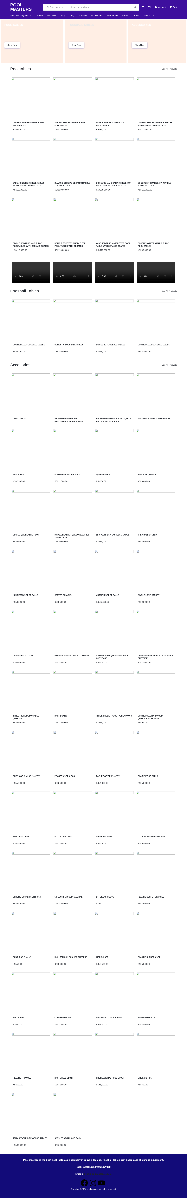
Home (40, 15)
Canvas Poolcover (23, 655)
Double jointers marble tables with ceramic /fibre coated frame (155, 125)
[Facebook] (84, 1183)
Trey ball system (147, 535)
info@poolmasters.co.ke (97, 1174)
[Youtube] (101, 1183)
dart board (60, 716)
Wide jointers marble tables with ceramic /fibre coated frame (29, 186)
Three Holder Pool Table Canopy (114, 716)
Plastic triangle (22, 1078)
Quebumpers (103, 474)
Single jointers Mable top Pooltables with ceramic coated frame (31, 246)
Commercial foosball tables (29, 345)
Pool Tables (112, 15)
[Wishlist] (149, 7)
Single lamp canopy (149, 595)
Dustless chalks (22, 957)
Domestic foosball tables (69, 345)
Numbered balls (146, 1017)
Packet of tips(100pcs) (108, 776)
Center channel (63, 595)
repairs (136, 15)
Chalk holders (104, 836)
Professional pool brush (110, 1078)
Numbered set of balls (25, 595)
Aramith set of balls (107, 595)
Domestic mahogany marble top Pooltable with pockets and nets (113, 186)
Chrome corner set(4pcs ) (27, 897)
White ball (19, 1017)
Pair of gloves (21, 836)
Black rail (18, 474)
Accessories (96, 15)
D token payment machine (151, 836)
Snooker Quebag (147, 474)
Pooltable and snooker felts (154, 419)
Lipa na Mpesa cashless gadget (113, 535)
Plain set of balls (148, 776)
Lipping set (102, 957)
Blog (72, 15)
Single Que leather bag (26, 535)
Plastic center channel (151, 897)
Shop (62, 15)
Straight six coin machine (68, 897)
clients (125, 15)
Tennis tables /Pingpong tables (30, 1138)
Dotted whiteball (64, 836)
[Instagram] (93, 1183)
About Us (51, 15)
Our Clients (19, 419)
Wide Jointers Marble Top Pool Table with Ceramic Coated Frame (113, 246)
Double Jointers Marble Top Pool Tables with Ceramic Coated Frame (70, 246)
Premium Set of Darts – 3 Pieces (71, 655)
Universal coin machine (109, 1017)
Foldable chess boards (67, 474)
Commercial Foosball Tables (154, 345)
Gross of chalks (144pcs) (26, 776)
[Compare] (143, 7)
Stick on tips (145, 1078)
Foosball (83, 15)
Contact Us (149, 15)
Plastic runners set (149, 957)
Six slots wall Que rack (67, 1138)
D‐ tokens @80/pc (105, 897)
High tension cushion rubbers (70, 957)
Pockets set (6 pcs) (64, 776)
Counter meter (62, 1017)
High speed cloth (63, 1078)
